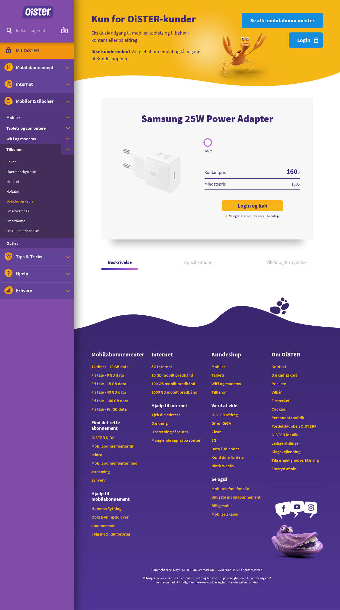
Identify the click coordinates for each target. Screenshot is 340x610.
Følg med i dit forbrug (110, 534)
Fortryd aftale (283, 468)
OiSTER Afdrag (224, 414)
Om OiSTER (285, 354)
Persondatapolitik (287, 417)
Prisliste (278, 383)
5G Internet (161, 366)
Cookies (278, 409)
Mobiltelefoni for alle (230, 488)
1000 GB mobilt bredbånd (174, 392)
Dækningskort (284, 375)
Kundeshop (226, 354)
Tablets (218, 375)
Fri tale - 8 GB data (107, 375)
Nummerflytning (106, 508)
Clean (216, 431)
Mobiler (218, 366)
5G (213, 440)
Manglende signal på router (176, 440)
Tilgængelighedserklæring (295, 460)
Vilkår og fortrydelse (286, 262)
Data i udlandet (225, 448)
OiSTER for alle (284, 434)
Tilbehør (219, 392)
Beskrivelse (120, 262)
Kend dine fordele (227, 457)
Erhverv (98, 480)
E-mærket (280, 400)
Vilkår (276, 392)
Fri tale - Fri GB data (109, 409)
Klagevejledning (285, 451)
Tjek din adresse (166, 414)
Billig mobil (221, 505)
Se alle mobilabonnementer (282, 20)
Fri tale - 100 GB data (109, 400)
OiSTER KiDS (102, 437)
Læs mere (195, 582)
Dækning (159, 423)
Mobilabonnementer (117, 354)
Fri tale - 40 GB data (108, 392)
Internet (162, 354)
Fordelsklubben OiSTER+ (293, 426)
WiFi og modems (226, 383)
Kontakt (278, 366)
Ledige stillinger (285, 443)
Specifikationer (199, 262)
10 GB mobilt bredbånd (172, 375)
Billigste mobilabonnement (236, 497)
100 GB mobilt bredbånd (173, 383)
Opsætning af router (169, 431)
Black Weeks (222, 465)
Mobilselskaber (225, 514)
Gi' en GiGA (221, 423)
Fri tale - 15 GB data (108, 383)
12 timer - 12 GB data (110, 366)
